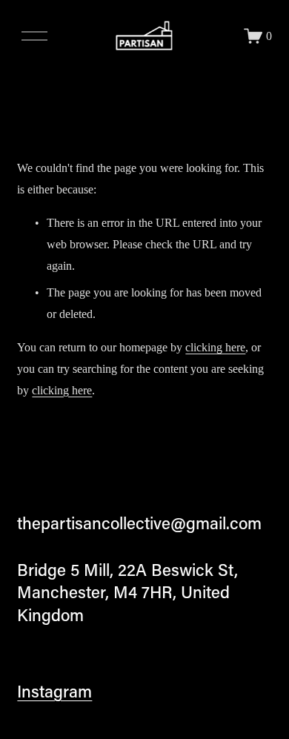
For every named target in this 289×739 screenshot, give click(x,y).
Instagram (54, 691)
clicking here (215, 347)
